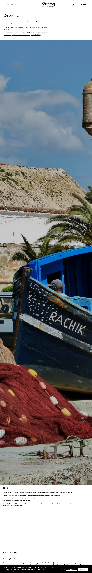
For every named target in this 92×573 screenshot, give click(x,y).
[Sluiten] (90, 569)
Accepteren (83, 569)
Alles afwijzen (72, 569)
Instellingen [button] (61, 569)
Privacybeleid (14, 571)
